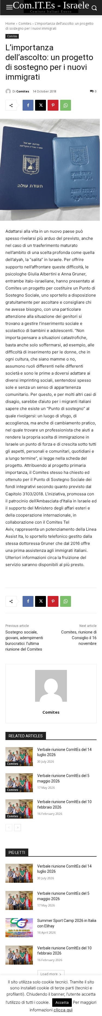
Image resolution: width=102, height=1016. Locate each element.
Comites (24, 23)
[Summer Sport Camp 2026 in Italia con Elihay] (19, 927)
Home (10, 23)
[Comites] (9, 91)
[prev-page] (8, 827)
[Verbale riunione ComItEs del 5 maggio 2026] (19, 782)
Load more (49, 974)
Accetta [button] (62, 1002)
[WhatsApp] (65, 105)
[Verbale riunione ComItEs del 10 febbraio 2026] (19, 808)
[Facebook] (28, 105)
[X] (40, 105)
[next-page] (17, 827)
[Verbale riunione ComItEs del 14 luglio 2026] (19, 756)
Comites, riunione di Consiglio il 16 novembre (79, 638)
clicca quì (63, 1009)
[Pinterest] (53, 105)
